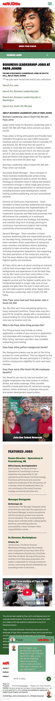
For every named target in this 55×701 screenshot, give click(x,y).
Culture (6, 672)
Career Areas (8, 668)
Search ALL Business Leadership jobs (20, 91)
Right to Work (17, 690)
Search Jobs (14, 55)
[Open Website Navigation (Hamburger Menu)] (49, 7)
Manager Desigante (19, 499)
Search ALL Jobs (11, 85)
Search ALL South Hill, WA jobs (17, 106)
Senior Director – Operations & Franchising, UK (25, 460)
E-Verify (5, 690)
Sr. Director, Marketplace (22, 537)
